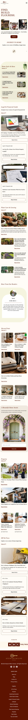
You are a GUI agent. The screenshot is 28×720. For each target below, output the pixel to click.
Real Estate (14, 714)
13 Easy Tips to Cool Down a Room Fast (19, 397)
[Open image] (14, 219)
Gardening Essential (14, 694)
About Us (14, 674)
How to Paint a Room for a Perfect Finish (13, 623)
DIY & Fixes (5, 578)
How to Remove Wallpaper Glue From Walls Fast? (13, 565)
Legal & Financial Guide (8, 146)
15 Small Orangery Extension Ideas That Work (7, 83)
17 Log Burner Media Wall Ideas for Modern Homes (8, 72)
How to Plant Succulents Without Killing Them (13, 228)
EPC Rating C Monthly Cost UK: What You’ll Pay (13, 133)
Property (14, 711)
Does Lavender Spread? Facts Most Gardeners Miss (20, 254)
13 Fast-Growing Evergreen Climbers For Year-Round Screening (20, 268)
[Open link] (24, 179)
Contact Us (14, 679)
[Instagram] (14, 667)
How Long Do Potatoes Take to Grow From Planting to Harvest (20, 240)
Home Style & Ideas (14, 696)
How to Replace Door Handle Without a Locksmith (6, 345)
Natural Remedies (14, 704)
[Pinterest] (11, 667)
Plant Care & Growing (14, 709)
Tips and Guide (14, 716)
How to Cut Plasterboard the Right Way (13, 599)
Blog (14, 676)
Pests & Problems (14, 706)
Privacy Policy (14, 681)
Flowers (14, 691)
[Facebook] (17, 667)
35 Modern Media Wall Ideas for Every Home (6, 397)
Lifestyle (14, 701)
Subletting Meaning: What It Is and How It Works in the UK (20, 525)
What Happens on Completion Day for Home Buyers (14, 504)
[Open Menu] (26, 3)
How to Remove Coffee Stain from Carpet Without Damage (20, 345)
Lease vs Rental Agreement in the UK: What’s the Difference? (6, 525)
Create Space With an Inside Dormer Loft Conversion (7, 93)
